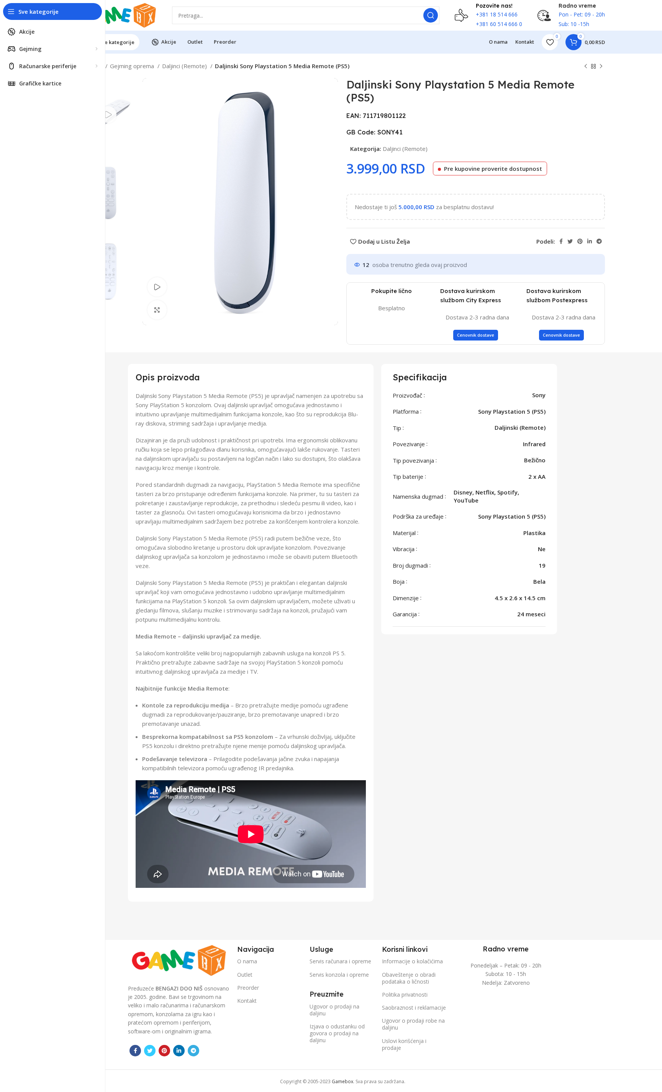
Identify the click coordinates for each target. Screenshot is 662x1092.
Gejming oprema (133, 66)
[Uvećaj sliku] (157, 309)
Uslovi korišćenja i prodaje (404, 1044)
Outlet (244, 974)
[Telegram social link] (599, 241)
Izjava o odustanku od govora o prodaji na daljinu (337, 1033)
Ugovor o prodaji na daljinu (334, 1010)
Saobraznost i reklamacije (414, 1007)
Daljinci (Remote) (185, 66)
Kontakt (247, 1000)
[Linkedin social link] (589, 241)
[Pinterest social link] (580, 241)
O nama (247, 961)
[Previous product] (586, 66)
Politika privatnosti (405, 994)
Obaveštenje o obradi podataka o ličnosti (409, 978)
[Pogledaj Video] (157, 286)
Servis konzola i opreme (339, 974)
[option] (108, 114)
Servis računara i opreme (340, 961)
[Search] (430, 15)
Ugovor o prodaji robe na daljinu (413, 1024)
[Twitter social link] (570, 241)
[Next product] (601, 66)
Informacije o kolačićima (412, 961)
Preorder (248, 987)
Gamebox (342, 1081)
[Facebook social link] (561, 241)
